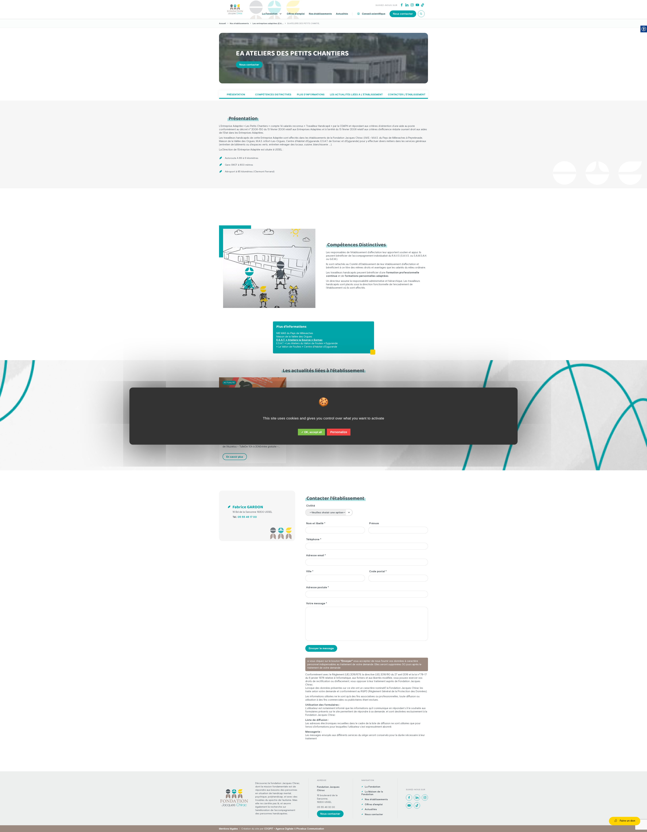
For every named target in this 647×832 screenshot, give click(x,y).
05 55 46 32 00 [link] (326, 807)
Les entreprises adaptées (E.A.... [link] (268, 23)
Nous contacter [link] (403, 13)
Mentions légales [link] (228, 828)
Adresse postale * (317, 587)
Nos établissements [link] (320, 13)
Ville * (309, 571)
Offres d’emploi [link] (296, 13)
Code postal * (378, 571)
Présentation (236, 94)
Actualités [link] (342, 13)
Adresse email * (316, 555)
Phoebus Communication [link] (310, 828)
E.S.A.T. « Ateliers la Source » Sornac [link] (299, 339)
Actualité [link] (229, 383)
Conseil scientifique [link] (373, 13)
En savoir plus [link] (234, 456)
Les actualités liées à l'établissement (356, 94)
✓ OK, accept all (311, 432)
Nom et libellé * (315, 523)
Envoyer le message (321, 648)
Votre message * (316, 603)
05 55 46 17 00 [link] (247, 516)
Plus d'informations (311, 94)
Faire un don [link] (627, 820)
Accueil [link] (222, 23)
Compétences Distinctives (273, 94)
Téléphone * (313, 539)
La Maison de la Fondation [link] (372, 793)
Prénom (374, 523)
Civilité (310, 505)
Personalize (338, 432)
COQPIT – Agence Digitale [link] (279, 828)
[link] (235, 9)
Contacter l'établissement (406, 94)
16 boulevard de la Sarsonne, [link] (327, 797)
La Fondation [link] (270, 13)
